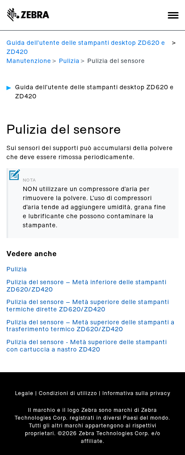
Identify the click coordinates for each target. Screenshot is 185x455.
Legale (24, 393)
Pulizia (69, 61)
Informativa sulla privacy (136, 393)
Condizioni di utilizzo (68, 393)
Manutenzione (28, 61)
